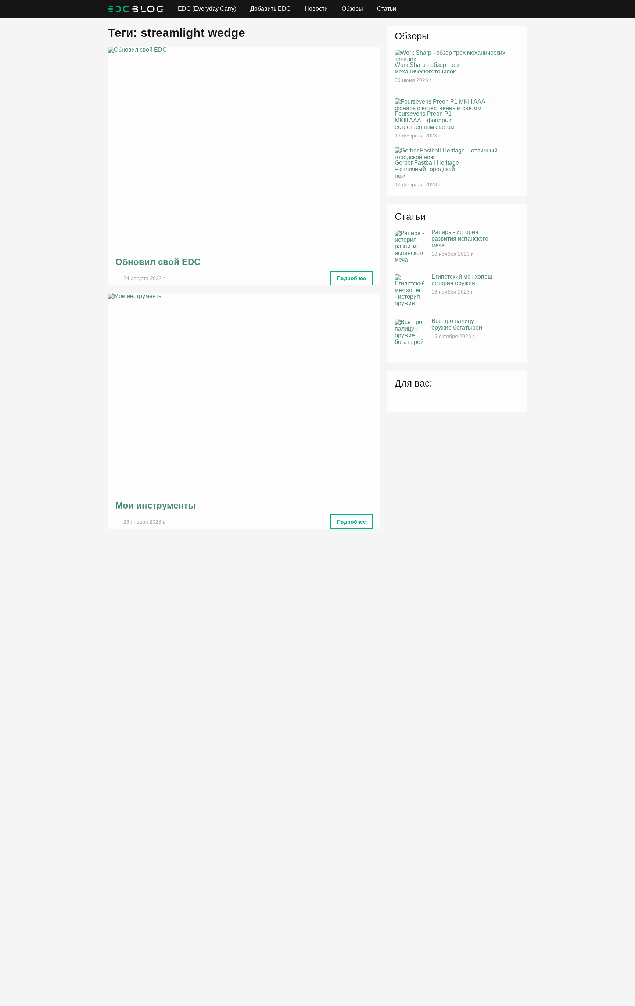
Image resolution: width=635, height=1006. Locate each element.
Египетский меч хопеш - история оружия (463, 279)
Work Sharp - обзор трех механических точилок (427, 68)
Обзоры (352, 9)
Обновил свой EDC (157, 262)
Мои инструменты (155, 505)
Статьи (386, 9)
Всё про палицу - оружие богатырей (456, 324)
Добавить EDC (270, 9)
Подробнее (351, 278)
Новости (316, 9)
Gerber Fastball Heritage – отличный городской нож (427, 169)
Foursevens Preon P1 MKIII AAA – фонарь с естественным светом (425, 120)
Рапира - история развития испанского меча (459, 238)
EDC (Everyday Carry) (207, 9)
